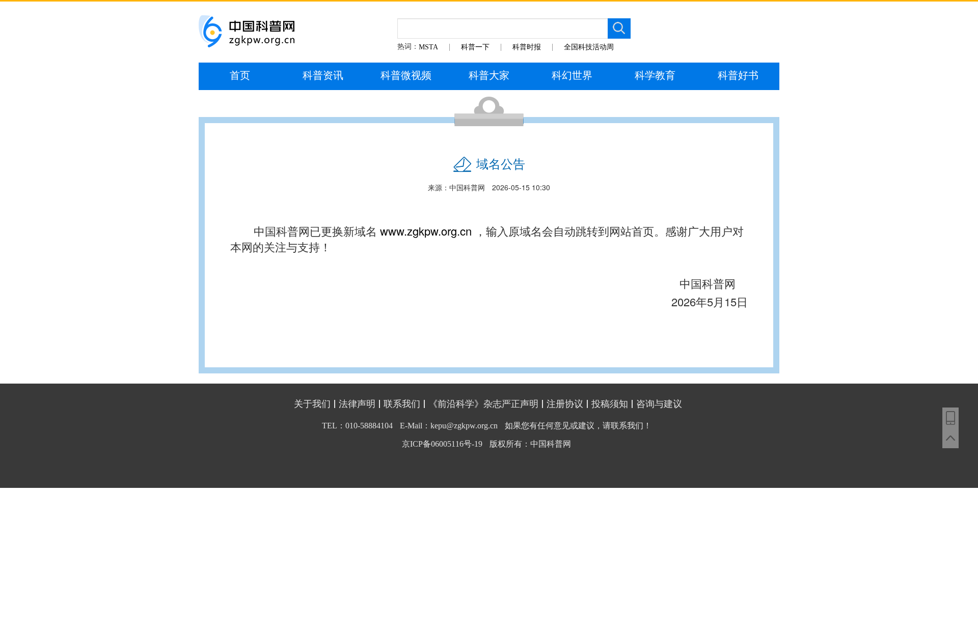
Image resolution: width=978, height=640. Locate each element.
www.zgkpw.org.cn (426, 231)
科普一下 (475, 47)
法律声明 (357, 404)
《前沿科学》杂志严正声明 (483, 404)
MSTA (428, 47)
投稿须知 (609, 404)
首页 (240, 75)
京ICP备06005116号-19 (442, 444)
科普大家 (489, 75)
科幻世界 (572, 75)
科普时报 (526, 47)
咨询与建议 (659, 404)
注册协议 (565, 404)
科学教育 (655, 75)
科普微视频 (406, 75)
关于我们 (312, 404)
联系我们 (402, 404)
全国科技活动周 (589, 47)
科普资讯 (323, 75)
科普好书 (738, 75)
